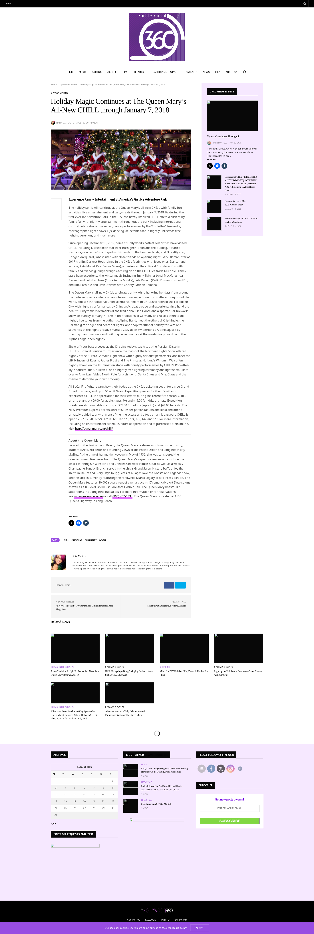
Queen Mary (90, 540)
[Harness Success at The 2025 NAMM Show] (214, 206)
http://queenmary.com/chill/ (94, 428)
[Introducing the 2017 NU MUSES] (130, 802)
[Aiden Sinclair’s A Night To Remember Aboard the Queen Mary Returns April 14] (75, 649)
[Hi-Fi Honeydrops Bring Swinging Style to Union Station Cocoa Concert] (129, 649)
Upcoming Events (59, 93)
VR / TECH (112, 72)
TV (125, 72)
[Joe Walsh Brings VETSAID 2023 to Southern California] (214, 224)
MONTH (159, 755)
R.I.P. (217, 72)
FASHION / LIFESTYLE (165, 72)
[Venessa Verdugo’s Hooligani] (232, 116)
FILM (70, 72)
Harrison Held (220, 142)
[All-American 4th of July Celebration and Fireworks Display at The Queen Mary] (129, 692)
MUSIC (82, 72)
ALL (166, 755)
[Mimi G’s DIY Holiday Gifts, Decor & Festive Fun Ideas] (184, 649)
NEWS (206, 72)
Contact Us (133, 919)
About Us (231, 72)
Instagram (181, 919)
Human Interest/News (63, 667)
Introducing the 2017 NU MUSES (156, 803)
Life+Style (146, 782)
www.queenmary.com (88, 496)
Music (144, 764)
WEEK (150, 755)
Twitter (165, 919)
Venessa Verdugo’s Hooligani (223, 136)
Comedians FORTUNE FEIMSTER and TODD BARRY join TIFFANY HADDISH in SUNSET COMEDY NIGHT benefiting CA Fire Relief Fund (241, 183)
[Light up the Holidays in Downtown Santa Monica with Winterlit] (238, 649)
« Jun (53, 823)
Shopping (165, 667)
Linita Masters (63, 123)
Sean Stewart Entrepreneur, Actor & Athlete (166, 605)
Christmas (76, 540)
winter (102, 540)
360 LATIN (191, 72)
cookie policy (179, 927)
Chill (66, 540)
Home (8, 3)
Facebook (150, 919)
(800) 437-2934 (122, 496)
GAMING (97, 72)
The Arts (138, 72)
